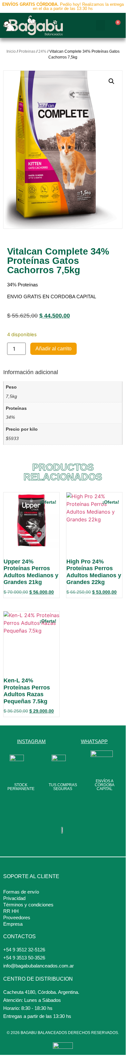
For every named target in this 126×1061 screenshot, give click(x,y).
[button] (100, 25)
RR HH (11, 911)
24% (42, 51)
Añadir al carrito (53, 348)
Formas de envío (21, 892)
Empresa (13, 924)
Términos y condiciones (28, 904)
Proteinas (27, 51)
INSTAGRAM (31, 741)
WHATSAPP (94, 741)
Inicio (11, 51)
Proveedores (16, 917)
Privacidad (14, 898)
